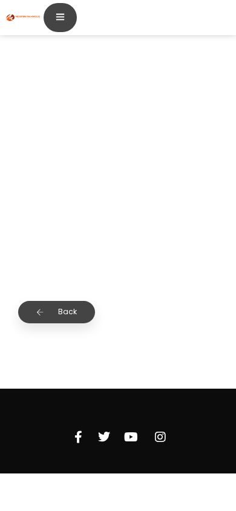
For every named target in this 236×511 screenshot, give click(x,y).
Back (66, 311)
